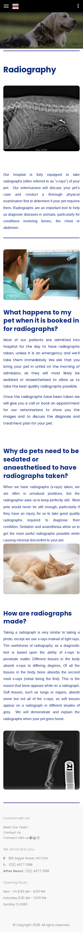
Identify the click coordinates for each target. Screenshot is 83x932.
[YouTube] (34, 837)
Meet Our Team (15, 827)
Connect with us (16, 838)
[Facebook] (31, 837)
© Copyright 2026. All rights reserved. (41, 925)
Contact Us (12, 832)
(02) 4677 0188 (21, 864)
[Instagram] (38, 837)
